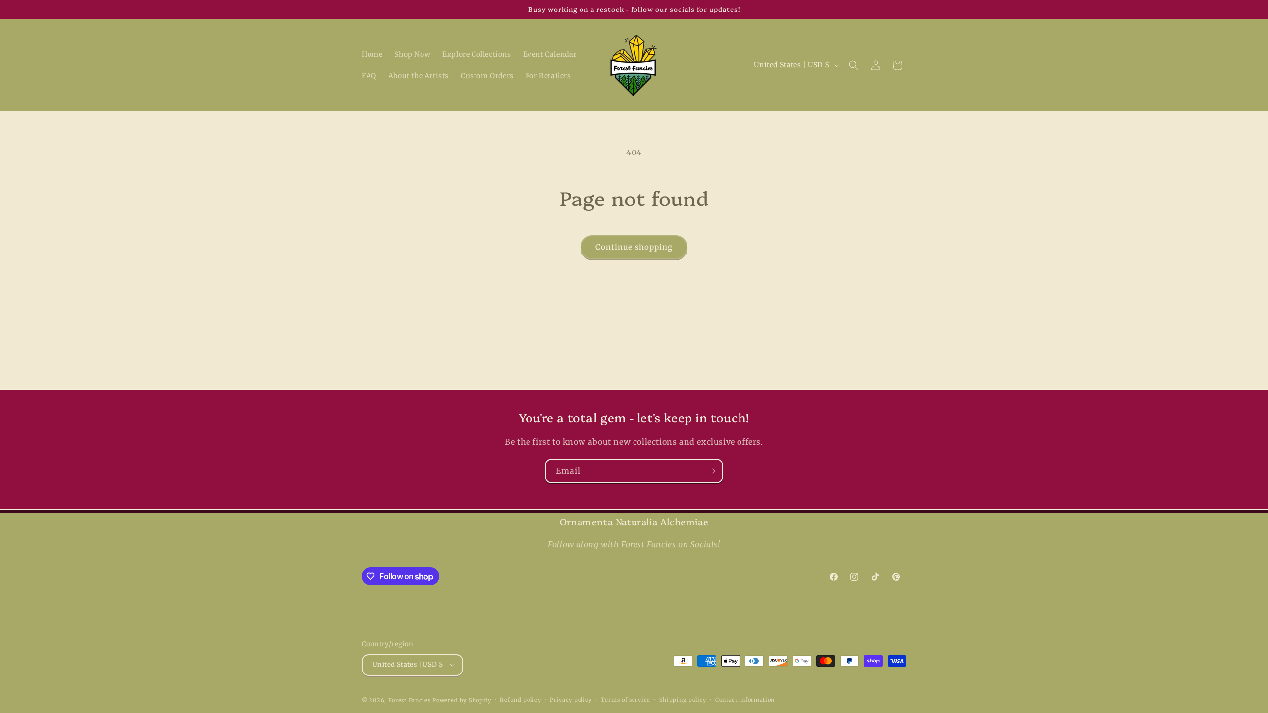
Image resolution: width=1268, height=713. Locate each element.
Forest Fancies (409, 700)
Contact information (745, 699)
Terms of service (625, 699)
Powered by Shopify (461, 700)
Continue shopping (634, 247)
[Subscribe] (711, 471)
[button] (854, 65)
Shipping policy (683, 699)
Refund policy (520, 699)
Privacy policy (571, 699)
